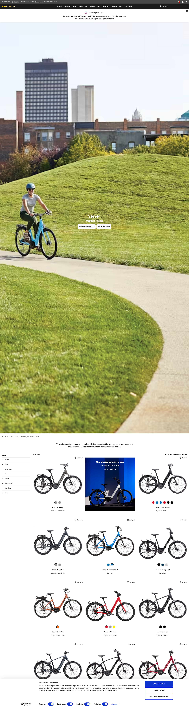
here (112, 19)
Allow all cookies (159, 684)
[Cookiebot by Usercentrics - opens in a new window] (26, 704)
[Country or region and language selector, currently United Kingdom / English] (179, 2)
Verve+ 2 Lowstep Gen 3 (162, 570)
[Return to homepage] (2, 437)
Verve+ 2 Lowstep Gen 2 (110, 570)
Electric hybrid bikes (27, 437)
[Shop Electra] (16, 2)
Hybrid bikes (14, 437)
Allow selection (159, 690)
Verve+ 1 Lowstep (57, 632)
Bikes (6, 437)
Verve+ (37, 437)
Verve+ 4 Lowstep (57, 570)
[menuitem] (59, 6)
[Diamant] (39, 2)
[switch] (70, 704)
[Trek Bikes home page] (6, 1)
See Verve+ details (86, 226)
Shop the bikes (104, 226)
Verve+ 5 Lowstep (57, 507)
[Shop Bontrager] (27, 1)
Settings (114, 704)
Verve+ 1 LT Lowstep (110, 632)
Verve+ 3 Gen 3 (162, 632)
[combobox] (173, 6)
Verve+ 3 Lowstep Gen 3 (162, 507)
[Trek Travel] (51, 1)
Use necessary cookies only (159, 696)
